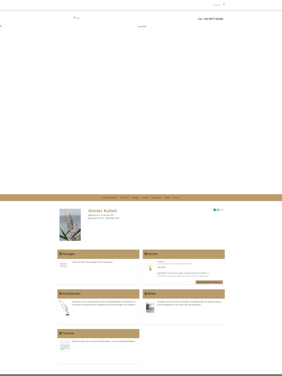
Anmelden (217, 5)
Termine (176, 197)
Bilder (167, 197)
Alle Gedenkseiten (110, 197)
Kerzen (145, 197)
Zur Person (124, 197)
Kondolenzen (156, 197)
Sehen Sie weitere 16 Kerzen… (209, 282)
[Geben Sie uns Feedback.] (224, 5)
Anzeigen (135, 197)
